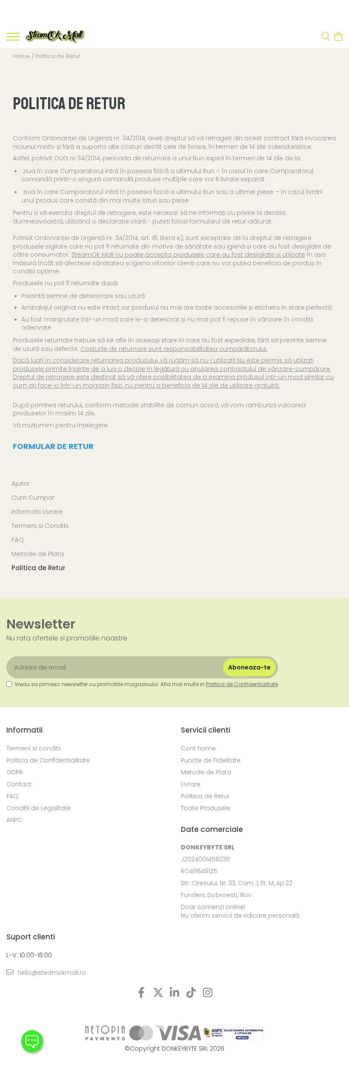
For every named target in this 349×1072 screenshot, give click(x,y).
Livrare (190, 784)
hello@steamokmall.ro (51, 972)
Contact (18, 784)
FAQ (17, 539)
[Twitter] (158, 993)
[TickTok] (191, 993)
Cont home (198, 748)
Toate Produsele (205, 808)
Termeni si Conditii (40, 525)
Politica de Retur (57, 56)
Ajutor (20, 483)
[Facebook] (141, 993)
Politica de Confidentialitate (242, 684)
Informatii (24, 730)
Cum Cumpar (32, 497)
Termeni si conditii (33, 748)
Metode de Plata (37, 553)
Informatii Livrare (37, 511)
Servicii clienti (205, 730)
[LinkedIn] (174, 993)
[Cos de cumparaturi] (338, 37)
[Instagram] (207, 993)
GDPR (14, 772)
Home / (23, 56)
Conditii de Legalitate (38, 808)
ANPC (14, 820)
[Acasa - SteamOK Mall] (55, 36)
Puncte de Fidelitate (210, 760)
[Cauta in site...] (325, 37)
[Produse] (12, 39)
